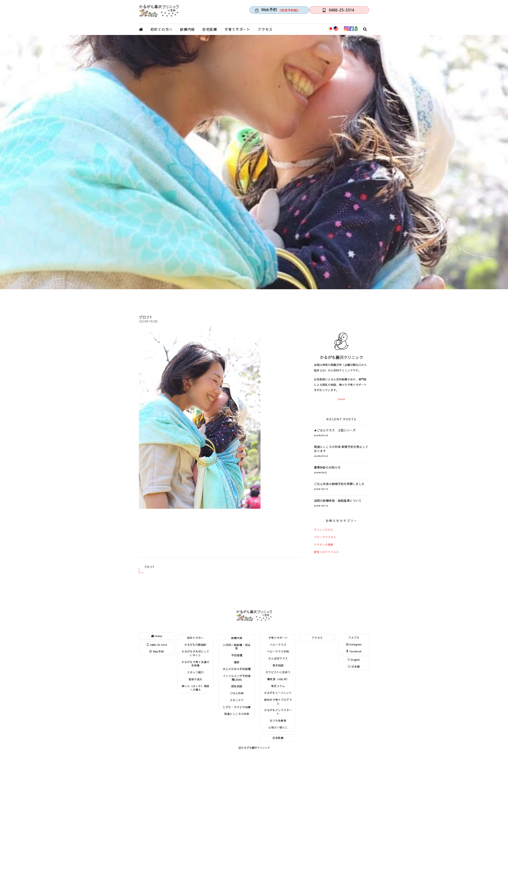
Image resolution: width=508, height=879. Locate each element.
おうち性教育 (278, 720)
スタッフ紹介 (195, 672)
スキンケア (237, 700)
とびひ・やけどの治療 (237, 707)
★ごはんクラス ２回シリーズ (335, 430)
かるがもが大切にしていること (195, 653)
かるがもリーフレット (278, 693)
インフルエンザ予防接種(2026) (237, 677)
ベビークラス (278, 645)
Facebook (355, 651)
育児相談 (278, 665)
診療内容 (187, 29)
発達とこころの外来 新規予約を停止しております (341, 449)
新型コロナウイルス (326, 552)
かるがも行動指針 (195, 645)
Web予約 (158, 651)
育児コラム (278, 686)
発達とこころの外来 (236, 714)
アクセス (265, 29)
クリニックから (323, 530)
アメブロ (353, 637)
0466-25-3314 (158, 645)
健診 (237, 662)
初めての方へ (161, 29)
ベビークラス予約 (278, 651)
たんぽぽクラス (278, 658)
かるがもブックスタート (278, 712)
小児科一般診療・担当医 (237, 646)
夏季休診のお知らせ (327, 467)
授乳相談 (236, 686)
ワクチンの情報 (323, 544)
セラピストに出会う (278, 672)
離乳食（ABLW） (278, 679)
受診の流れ (195, 679)
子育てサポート (237, 29)
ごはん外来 (237, 693)
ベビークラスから (325, 537)
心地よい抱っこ (278, 727)
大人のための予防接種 (237, 669)
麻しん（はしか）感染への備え (195, 687)
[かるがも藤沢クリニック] (159, 15)
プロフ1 (145, 317)
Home (341, 399)
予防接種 (236, 655)
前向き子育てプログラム (278, 701)
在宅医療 (209, 29)
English (355, 659)
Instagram (355, 644)
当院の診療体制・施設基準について (338, 501)
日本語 (355, 666)
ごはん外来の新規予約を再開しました (339, 484)
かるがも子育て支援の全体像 (195, 663)
